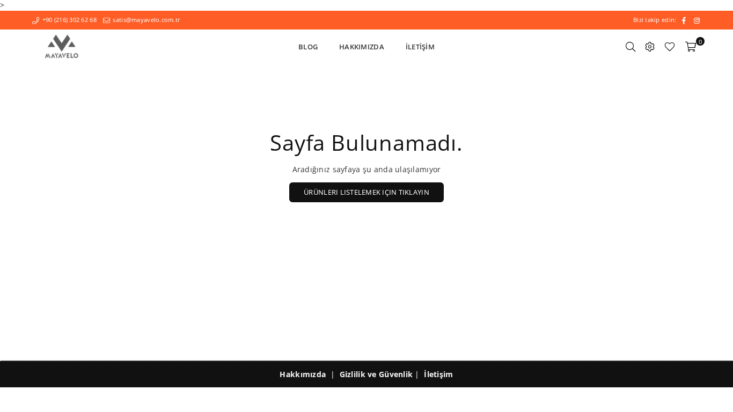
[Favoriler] (669, 47)
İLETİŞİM (420, 47)
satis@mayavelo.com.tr (145, 20)
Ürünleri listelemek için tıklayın (366, 192)
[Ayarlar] (649, 47)
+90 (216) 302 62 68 (68, 20)
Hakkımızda (361, 47)
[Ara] (630, 47)
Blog (308, 47)
